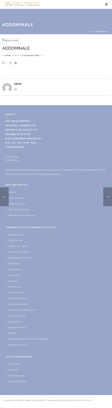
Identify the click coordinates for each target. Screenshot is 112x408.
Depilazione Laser (16, 203)
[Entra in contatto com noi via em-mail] (15, 89)
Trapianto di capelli (17, 246)
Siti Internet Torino (81, 400)
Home (91, 32)
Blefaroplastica (15, 234)
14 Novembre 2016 (30, 55)
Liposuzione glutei (16, 315)
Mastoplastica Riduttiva (19, 257)
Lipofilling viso (15, 286)
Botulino (12, 192)
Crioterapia (13, 364)
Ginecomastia (15, 269)
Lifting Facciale (15, 240)
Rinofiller (12, 333)
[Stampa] (17, 63)
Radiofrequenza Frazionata (21, 215)
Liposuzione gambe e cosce (21, 310)
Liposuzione (14, 321)
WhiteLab (65, 400)
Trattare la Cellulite (17, 381)
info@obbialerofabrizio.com (26, 138)
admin (8, 55)
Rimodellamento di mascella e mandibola (28, 339)
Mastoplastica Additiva (19, 252)
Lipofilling (12, 281)
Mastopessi (13, 263)
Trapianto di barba (17, 344)
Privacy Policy (12, 156)
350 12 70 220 (23, 134)
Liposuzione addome (18, 304)
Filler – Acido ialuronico (19, 209)
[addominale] (56, 40)
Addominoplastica (17, 327)
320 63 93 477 (30, 129)
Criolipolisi (13, 369)
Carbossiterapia (16, 198)
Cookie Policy (11, 160)
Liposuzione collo (16, 292)
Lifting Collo (14, 275)
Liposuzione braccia (18, 298)
